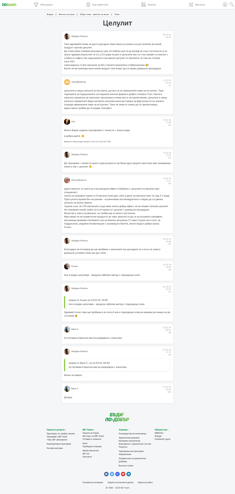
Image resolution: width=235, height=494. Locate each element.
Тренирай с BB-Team (57, 436)
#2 (170, 125)
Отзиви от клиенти (92, 439)
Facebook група (162, 439)
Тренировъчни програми (131, 451)
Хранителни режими (129, 437)
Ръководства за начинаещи (132, 433)
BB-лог (86, 453)
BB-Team (88, 429)
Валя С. (75, 329)
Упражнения (125, 454)
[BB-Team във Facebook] (106, 474)
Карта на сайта (145, 482)
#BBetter (159, 433)
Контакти (87, 456)
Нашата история (91, 433)
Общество (161, 429)
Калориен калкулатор (129, 441)
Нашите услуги (55, 429)
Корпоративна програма (59, 444)
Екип (85, 443)
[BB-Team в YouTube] (123, 474)
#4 (169, 183)
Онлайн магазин (55, 448)
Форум (50, 14)
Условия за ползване (92, 482)
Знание (123, 429)
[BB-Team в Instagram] (117, 474)
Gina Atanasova (78, 180)
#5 (170, 244)
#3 (169, 158)
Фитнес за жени (67, 14)
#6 (170, 269)
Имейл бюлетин (91, 450)
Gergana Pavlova (79, 36)
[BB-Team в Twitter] (112, 474)
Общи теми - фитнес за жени (94, 14)
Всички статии (126, 465)
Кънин (74, 266)
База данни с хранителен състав (135, 444)
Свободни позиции (92, 446)
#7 (170, 292)
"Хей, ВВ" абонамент (57, 439)
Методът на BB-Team (93, 436)
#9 (170, 355)
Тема (116, 14)
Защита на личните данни (120, 482)
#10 (169, 392)
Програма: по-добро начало (61, 433)
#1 (170, 85)
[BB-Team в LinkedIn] (128, 474)
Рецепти (123, 447)
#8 (170, 332)
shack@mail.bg (78, 82)
